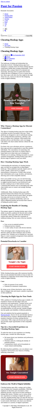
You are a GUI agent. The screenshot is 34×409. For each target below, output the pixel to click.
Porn (6, 22)
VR (6, 24)
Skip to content (5, 1)
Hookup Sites (9, 15)
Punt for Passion (11, 6)
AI (5, 25)
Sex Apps (9, 60)
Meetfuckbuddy (5, 315)
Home (6, 14)
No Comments (10, 58)
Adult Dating (8, 17)
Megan (8, 57)
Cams (6, 20)
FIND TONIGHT (17, 108)
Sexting (7, 19)
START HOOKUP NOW (17, 266)
